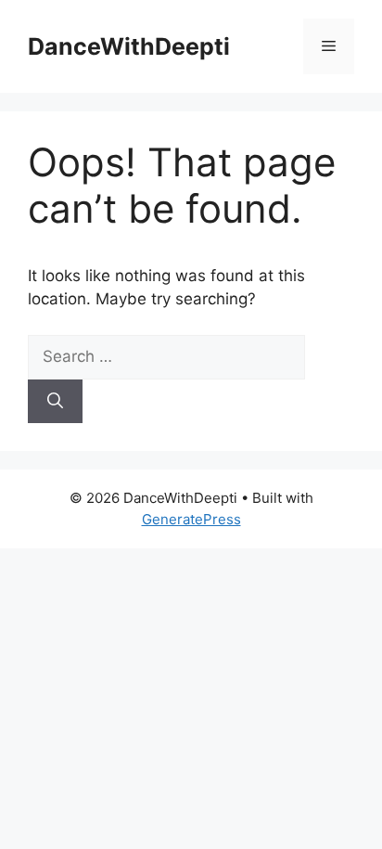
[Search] (55, 401)
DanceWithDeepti (129, 46)
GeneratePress (191, 519)
